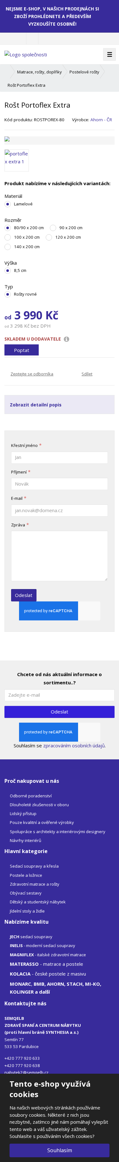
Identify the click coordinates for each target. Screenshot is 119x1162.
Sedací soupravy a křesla (34, 866)
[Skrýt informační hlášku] (109, 8)
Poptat (21, 350)
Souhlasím (59, 1150)
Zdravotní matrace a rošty (34, 884)
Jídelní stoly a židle (27, 911)
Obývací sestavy (26, 893)
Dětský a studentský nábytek (38, 902)
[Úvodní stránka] (25, 54)
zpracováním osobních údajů (74, 745)
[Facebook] (32, 38)
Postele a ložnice (26, 875)
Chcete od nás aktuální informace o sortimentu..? (59, 678)
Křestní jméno (24, 445)
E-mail (17, 498)
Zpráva (18, 525)
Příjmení (19, 472)
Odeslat (23, 595)
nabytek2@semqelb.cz (26, 1072)
